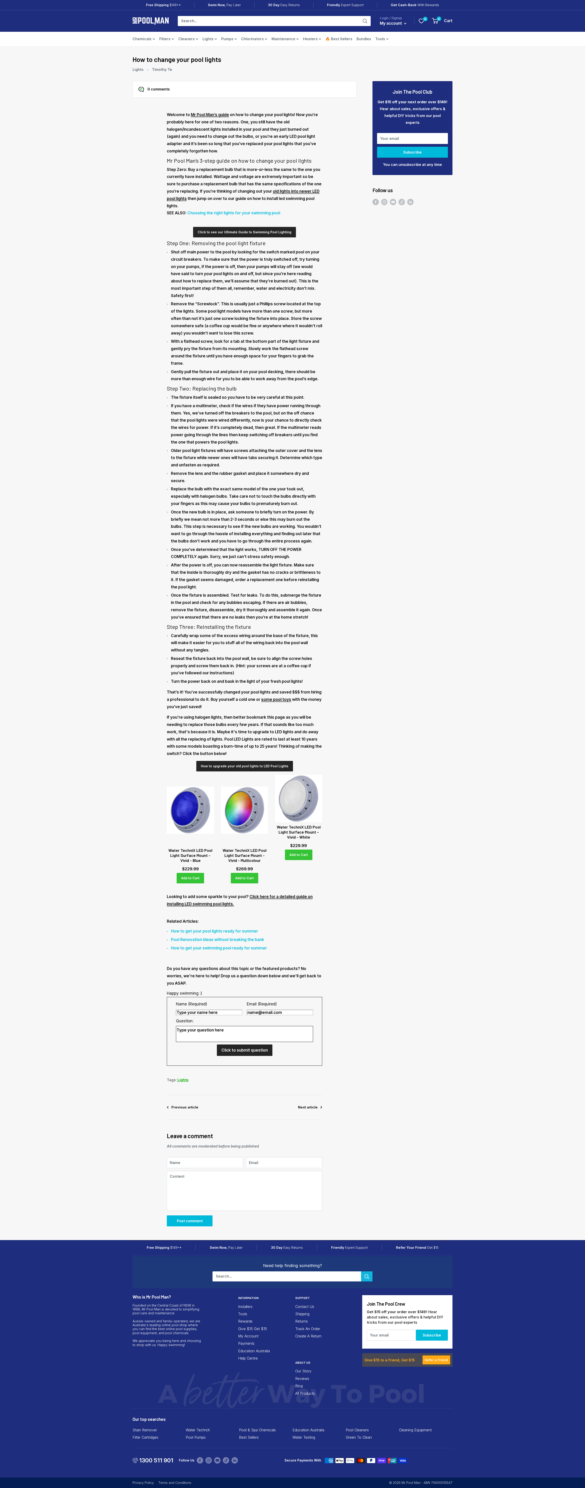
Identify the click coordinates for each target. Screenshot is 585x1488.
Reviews (302, 1378)
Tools (380, 39)
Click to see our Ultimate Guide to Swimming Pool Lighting (244, 232)
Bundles (363, 39)
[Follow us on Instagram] (384, 202)
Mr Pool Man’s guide (210, 114)
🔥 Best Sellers (338, 39)
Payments (246, 1343)
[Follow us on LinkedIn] (410, 202)
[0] (421, 21)
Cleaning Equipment (415, 1430)
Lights (207, 39)
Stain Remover (145, 1430)
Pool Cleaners (357, 1430)
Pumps (227, 39)
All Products (305, 1393)
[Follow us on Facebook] (375, 202)
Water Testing (303, 1437)
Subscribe (412, 152)
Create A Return (308, 1336)
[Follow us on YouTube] (393, 202)
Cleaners (186, 39)
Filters (164, 39)
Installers (245, 1306)
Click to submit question (244, 1050)
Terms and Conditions (174, 1483)
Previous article (184, 1107)
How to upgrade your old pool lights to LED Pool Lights (244, 766)
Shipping (302, 1314)
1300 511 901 (156, 1460)
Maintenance (283, 39)
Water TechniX (198, 1430)
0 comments (158, 89)
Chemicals (142, 39)
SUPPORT (302, 1298)
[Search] (365, 21)
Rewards (245, 1321)
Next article (308, 1107)
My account (391, 23)
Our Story (303, 1371)
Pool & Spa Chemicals (257, 1430)
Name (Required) (191, 1004)
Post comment (190, 1221)
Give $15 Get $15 (252, 1328)
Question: (184, 1021)
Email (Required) (262, 1004)
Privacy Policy (143, 1483)
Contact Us (304, 1306)
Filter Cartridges (145, 1437)
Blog (299, 1386)
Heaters (310, 39)
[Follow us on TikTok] (402, 202)
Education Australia (254, 1351)
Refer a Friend (436, 1360)
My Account (248, 1336)
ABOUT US (302, 1362)
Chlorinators (252, 39)
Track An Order (307, 1328)
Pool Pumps (196, 1437)
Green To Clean (359, 1437)
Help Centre (248, 1358)
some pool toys (276, 699)
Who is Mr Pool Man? (152, 1296)
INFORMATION (248, 1298)
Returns (301, 1321)
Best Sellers (249, 1437)
